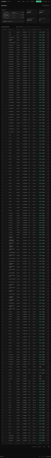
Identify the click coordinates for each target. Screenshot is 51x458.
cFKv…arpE (18, 68)
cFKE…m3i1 (18, 391)
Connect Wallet (39, 1)
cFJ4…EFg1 (18, 213)
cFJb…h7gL (18, 240)
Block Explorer (32, 1)
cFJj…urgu (18, 246)
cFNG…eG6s (18, 415)
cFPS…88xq (18, 207)
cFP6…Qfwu (18, 201)
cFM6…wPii (18, 61)
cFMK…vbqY (18, 73)
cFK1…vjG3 (18, 321)
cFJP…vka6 (18, 386)
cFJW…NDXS (18, 255)
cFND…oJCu (18, 59)
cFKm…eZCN (18, 97)
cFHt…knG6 (18, 54)
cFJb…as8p (18, 237)
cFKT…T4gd (18, 359)
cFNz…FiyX (18, 234)
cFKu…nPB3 (18, 215)
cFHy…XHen (18, 435)
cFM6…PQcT (18, 222)
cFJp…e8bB (18, 249)
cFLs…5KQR (18, 402)
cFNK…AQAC (18, 440)
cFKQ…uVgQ (18, 394)
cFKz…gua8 (18, 397)
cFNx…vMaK (18, 78)
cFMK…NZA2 (18, 105)
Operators (23, 1)
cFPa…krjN (18, 309)
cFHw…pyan (18, 316)
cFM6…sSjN (18, 183)
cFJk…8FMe (18, 111)
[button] (11, 12)
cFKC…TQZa (18, 324)
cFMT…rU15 (18, 186)
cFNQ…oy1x (18, 198)
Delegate (19, 1)
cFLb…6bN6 (18, 168)
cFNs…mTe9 (18, 306)
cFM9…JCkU (18, 80)
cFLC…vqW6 (18, 171)
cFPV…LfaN (18, 210)
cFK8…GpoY (18, 87)
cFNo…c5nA (18, 114)
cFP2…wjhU (18, 37)
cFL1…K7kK (18, 330)
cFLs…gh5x (18, 180)
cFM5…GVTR (18, 361)
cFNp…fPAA (18, 49)
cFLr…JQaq (18, 177)
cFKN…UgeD (18, 327)
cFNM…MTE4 (18, 232)
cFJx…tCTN (18, 258)
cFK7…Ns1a (18, 99)
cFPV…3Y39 (18, 66)
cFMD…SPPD (18, 102)
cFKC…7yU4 (18, 108)
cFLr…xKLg (18, 174)
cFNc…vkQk (18, 192)
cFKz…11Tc (18, 42)
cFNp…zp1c (18, 85)
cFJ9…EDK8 (18, 47)
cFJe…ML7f (18, 243)
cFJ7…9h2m (18, 383)
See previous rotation (9, 21)
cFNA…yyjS (18, 412)
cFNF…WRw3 (18, 195)
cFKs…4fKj (18, 165)
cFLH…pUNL (18, 220)
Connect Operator (44, 1)
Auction (27, 1)
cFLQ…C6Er (18, 400)
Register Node (46, 5)
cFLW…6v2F (18, 407)
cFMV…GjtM (18, 409)
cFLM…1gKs (18, 314)
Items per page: (34, 446)
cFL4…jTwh (18, 333)
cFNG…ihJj (18, 227)
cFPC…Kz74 (18, 204)
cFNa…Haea (18, 189)
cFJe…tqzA (18, 354)
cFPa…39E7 (18, 378)
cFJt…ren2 (18, 252)
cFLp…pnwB (18, 92)
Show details (21, 21)
